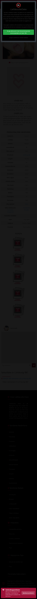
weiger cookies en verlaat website (18, 37)
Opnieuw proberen (28, 593)
